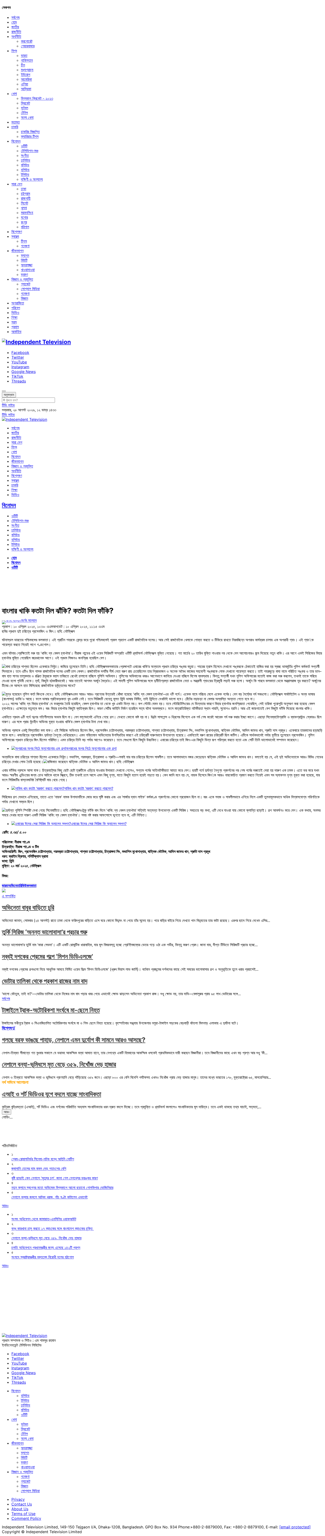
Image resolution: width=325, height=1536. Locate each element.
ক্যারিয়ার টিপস (30, 136)
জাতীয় (15, 27)
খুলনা (24, 207)
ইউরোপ (25, 74)
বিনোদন (15, 141)
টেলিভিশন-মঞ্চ (29, 150)
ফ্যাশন (25, 255)
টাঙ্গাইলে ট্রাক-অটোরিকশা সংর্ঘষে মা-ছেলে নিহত (51, 1010)
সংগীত (25, 155)
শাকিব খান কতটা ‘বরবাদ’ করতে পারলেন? (88, 788)
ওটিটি (24, 146)
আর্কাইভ (16, 331)
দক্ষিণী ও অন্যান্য (32, 179)
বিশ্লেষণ (16, 231)
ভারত (24, 55)
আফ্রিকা (26, 88)
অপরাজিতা (17, 303)
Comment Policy (26, 1518)
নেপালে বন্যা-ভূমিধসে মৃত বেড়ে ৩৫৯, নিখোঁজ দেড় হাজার (59, 1064)
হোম (14, 22)
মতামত (15, 122)
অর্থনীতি (16, 36)
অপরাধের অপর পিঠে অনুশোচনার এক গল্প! (91, 748)
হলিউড (25, 169)
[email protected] (295, 1527)
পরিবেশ (15, 307)
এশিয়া (24, 84)
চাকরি (14, 126)
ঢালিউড (25, 160)
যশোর (24, 217)
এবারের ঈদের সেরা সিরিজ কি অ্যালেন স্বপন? (99, 823)
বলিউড (25, 165)
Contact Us (21, 1504)
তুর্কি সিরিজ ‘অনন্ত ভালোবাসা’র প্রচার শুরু (44, 932)
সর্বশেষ (15, 17)
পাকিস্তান (27, 60)
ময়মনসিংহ (27, 212)
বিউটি (24, 260)
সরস (14, 322)
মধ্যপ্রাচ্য (27, 69)
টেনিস (24, 112)
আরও (6, 1112)
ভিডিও (15, 312)
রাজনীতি (16, 31)
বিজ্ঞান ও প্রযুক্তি (22, 279)
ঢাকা (23, 188)
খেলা (14, 93)
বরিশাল (25, 226)
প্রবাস (15, 326)
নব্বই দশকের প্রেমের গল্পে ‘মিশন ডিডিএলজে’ (47, 956)
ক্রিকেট (25, 103)
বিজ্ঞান (24, 298)
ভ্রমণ (24, 274)
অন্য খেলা (27, 117)
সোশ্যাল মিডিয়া (30, 288)
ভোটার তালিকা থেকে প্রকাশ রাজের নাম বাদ (44, 981)
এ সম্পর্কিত (8, 896)
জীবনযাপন (17, 250)
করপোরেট (26, 41)
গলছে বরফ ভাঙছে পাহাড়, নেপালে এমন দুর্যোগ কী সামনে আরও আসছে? (73, 1040)
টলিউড (25, 174)
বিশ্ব (14, 50)
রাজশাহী (25, 198)
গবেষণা (25, 246)
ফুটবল (24, 107)
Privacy (18, 1499)
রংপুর (24, 222)
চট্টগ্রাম (25, 193)
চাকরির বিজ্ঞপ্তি (30, 131)
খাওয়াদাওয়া (28, 269)
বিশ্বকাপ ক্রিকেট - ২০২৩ (37, 98)
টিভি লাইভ (8, 405)
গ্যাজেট (25, 284)
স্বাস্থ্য (15, 236)
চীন (23, 65)
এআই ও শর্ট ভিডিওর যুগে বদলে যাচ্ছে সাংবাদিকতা (51, 1094)
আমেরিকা (26, 79)
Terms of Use (23, 1513)
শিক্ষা (14, 317)
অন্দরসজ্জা (26, 265)
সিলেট (24, 203)
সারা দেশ (16, 184)
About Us (19, 1508)
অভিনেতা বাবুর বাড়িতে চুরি (28, 907)
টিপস (24, 241)
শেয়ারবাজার (27, 46)
